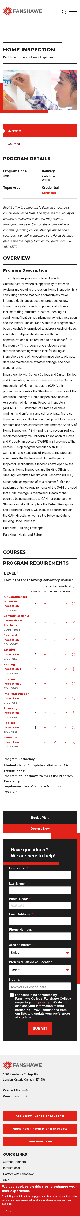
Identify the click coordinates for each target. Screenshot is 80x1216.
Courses (14, 144)
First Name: (18, 868)
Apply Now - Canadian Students (40, 1116)
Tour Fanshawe (40, 1141)
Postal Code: (19, 899)
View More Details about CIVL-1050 (74, 603)
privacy (43, 1002)
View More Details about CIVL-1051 (74, 712)
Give (6, 1180)
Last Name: (18, 883)
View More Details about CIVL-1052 (74, 654)
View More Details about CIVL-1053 (74, 698)
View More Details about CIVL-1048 (74, 669)
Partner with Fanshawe (18, 1174)
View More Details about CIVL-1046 (74, 742)
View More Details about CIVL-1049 (74, 683)
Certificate (49, 193)
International (11, 1168)
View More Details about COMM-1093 (74, 622)
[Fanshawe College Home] (22, 11)
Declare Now (40, 828)
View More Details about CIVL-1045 (74, 727)
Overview (14, 131)
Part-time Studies (15, 57)
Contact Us (11, 1090)
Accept (9, 1211)
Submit (40, 1028)
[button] (64, 11)
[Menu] (73, 11)
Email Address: (21, 914)
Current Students (14, 1162)
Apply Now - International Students (40, 1128)
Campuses (11, 1096)
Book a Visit (40, 818)
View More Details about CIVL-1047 (74, 639)
